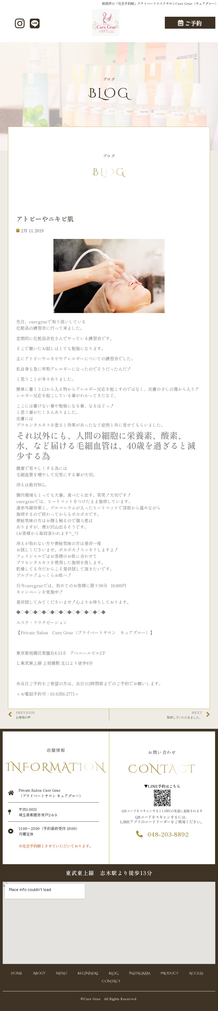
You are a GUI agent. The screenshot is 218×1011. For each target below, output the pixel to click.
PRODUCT (169, 973)
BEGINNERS (88, 973)
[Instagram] (20, 23)
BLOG (113, 973)
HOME (16, 973)
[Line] (34, 23)
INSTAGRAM (139, 973)
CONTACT (111, 981)
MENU (61, 973)
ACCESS (196, 973)
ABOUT (39, 973)
